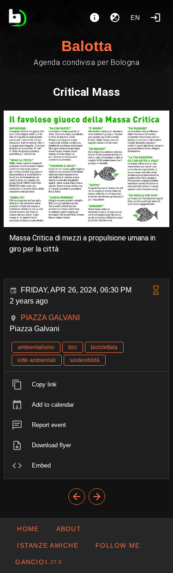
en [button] (136, 17)
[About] (94, 17)
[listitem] (86, 384)
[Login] (155, 17)
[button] (47, 545)
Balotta (86, 46)
